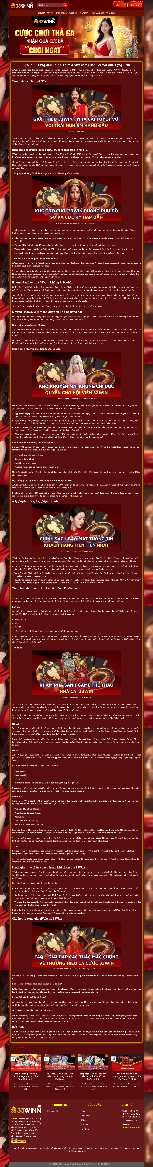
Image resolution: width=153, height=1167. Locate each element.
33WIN (41, 13)
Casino (84, 13)
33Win (15, 70)
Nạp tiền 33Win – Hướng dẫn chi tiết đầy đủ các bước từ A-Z (93, 1076)
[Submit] (65, 5)
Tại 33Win (17, 704)
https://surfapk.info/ (29, 306)
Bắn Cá (73, 13)
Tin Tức (110, 13)
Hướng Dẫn (97, 13)
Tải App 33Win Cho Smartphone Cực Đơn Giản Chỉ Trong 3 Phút (127, 1076)
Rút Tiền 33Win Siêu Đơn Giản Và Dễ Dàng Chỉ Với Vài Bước (59, 1076)
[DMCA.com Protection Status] (18, 1141)
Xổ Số (50, 13)
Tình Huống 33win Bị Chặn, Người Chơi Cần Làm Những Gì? (26, 1076)
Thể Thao (61, 13)
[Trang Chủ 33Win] (22, 5)
